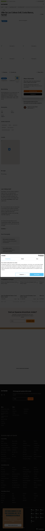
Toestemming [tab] (7, 258)
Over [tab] (37, 258)
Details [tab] (22, 258)
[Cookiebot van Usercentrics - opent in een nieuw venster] (39, 255)
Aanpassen (22, 274)
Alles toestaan (36, 274)
